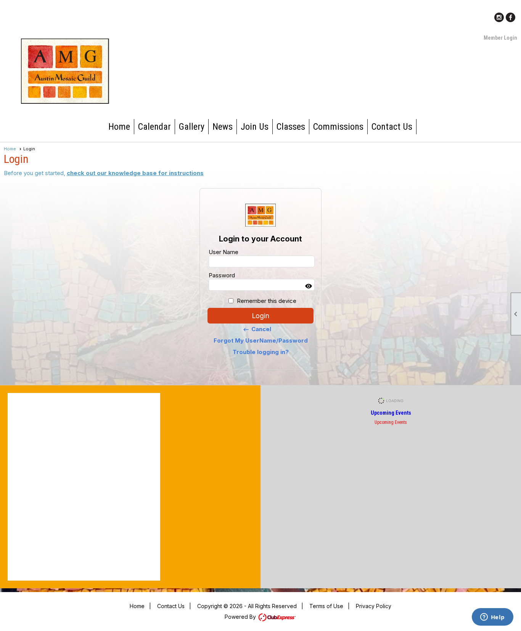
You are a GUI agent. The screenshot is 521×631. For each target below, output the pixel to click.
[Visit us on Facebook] (510, 17)
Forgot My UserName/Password (261, 340)
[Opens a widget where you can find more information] (492, 617)
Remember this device (266, 300)
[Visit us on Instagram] (499, 17)
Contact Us (391, 126)
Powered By (241, 616)
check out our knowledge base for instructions (135, 173)
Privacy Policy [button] (373, 606)
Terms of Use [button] (326, 606)
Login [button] (260, 316)
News (222, 126)
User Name (223, 252)
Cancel (257, 329)
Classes (291, 126)
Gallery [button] (191, 126)
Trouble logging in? (261, 352)
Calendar (154, 126)
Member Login (500, 38)
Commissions (338, 126)
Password (222, 275)
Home (119, 126)
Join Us (255, 126)
